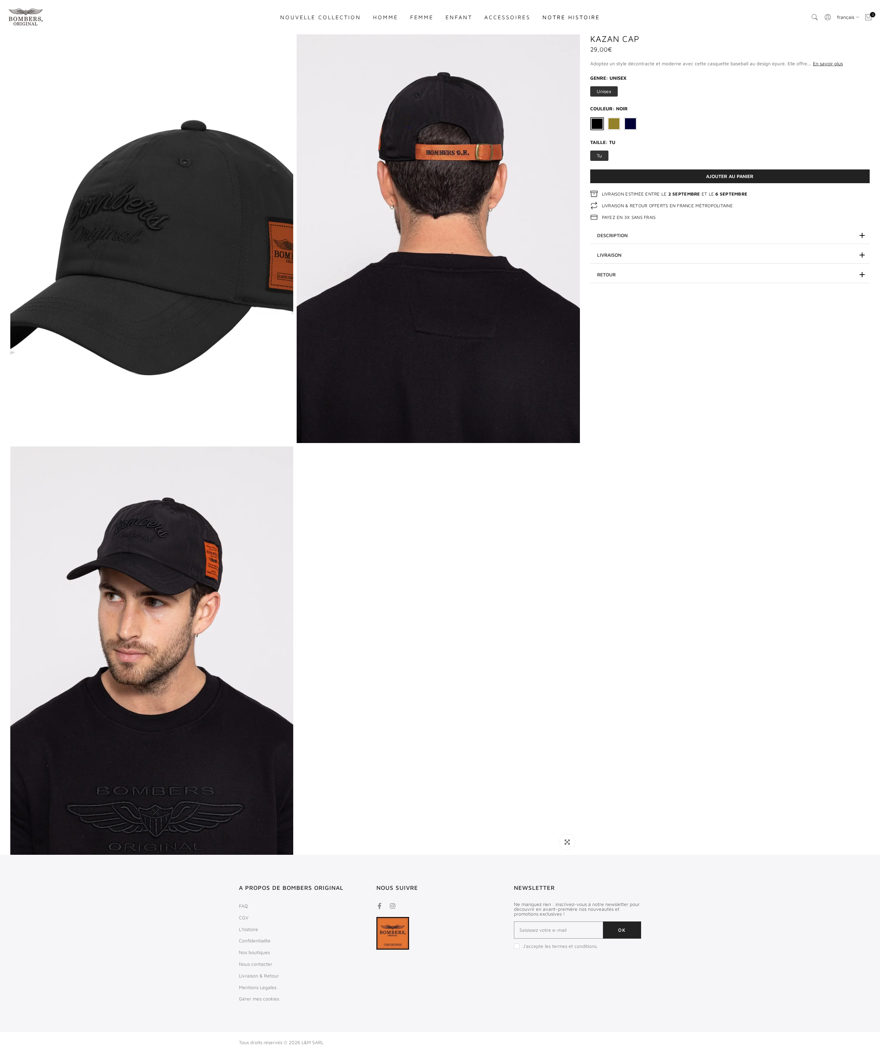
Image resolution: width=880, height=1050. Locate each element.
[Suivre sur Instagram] (392, 906)
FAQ (243, 906)
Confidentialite (255, 940)
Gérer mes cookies (259, 999)
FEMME (421, 17)
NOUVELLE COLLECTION (320, 17)
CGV (244, 917)
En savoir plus (828, 63)
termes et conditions (574, 946)
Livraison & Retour (259, 976)
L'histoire (248, 929)
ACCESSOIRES (507, 17)
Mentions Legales (257, 987)
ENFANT (459, 17)
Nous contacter (255, 964)
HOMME (385, 17)
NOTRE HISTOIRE (571, 17)
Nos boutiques (254, 952)
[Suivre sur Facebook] (379, 906)
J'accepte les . (560, 946)
